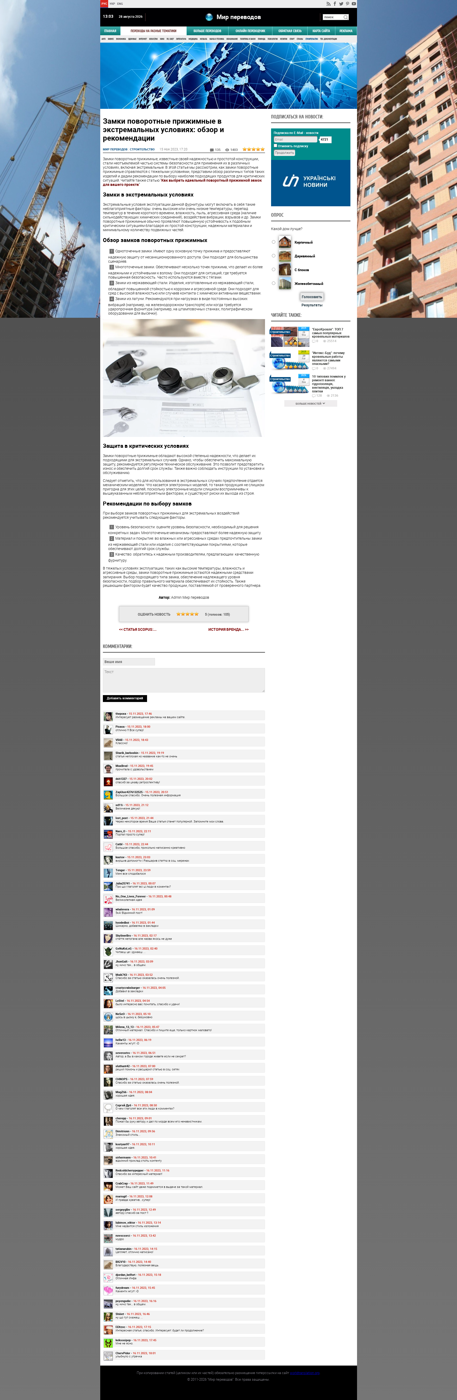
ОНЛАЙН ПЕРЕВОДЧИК (250, 31)
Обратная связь (289, 31)
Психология (273, 39)
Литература (181, 39)
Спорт (292, 39)
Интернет (143, 39)
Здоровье (132, 39)
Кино (162, 39)
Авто (104, 39)
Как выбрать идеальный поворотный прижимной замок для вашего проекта (182, 182)
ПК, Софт (170, 39)
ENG (120, 4)
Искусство (153, 39)
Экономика (121, 39)
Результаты (312, 304)
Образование (232, 39)
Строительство (311, 39)
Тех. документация (328, 39)
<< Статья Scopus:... (138, 629)
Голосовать (312, 296)
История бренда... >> (228, 629)
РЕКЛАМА (346, 31)
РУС (104, 4)
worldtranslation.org (304, 1372)
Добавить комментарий (125, 698)
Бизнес (111, 39)
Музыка (203, 39)
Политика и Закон (247, 39)
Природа (261, 39)
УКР (112, 4)
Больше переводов (207, 31)
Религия (283, 39)
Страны (300, 39)
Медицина (193, 39)
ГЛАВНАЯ (110, 31)
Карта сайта (321, 31)
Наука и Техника (216, 39)
